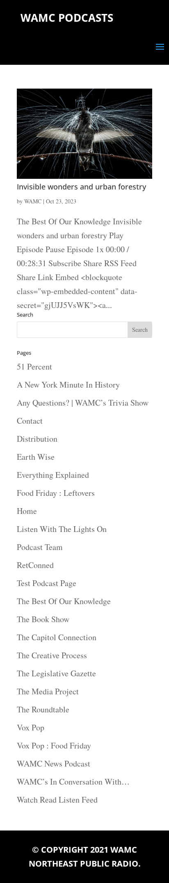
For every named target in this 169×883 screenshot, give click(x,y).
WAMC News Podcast (53, 763)
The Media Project (48, 691)
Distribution (37, 438)
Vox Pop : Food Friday (54, 745)
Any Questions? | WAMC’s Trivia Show (82, 402)
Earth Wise (36, 456)
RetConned (35, 564)
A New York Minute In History (68, 384)
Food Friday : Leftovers (56, 492)
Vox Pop (30, 727)
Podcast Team (40, 546)
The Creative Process (52, 655)
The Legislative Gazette (56, 673)
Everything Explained (53, 474)
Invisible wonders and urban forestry (81, 187)
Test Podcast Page (46, 583)
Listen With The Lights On (62, 528)
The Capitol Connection (56, 637)
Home (27, 510)
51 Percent (34, 366)
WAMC (32, 201)
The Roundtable (43, 709)
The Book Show (43, 619)
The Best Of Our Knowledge (64, 601)
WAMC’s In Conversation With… (73, 781)
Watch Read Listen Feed (57, 799)
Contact (30, 420)
